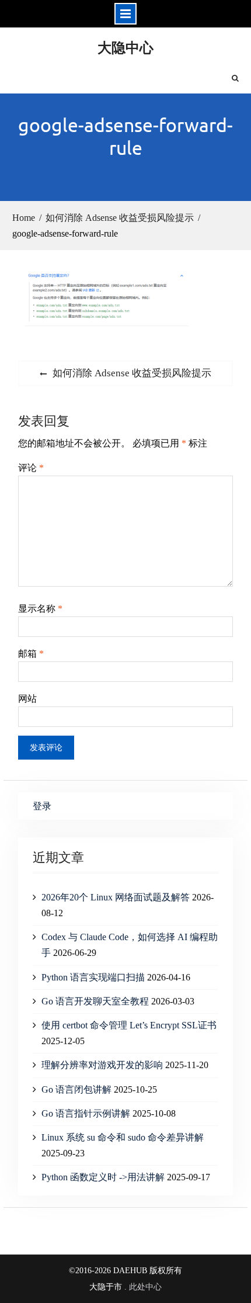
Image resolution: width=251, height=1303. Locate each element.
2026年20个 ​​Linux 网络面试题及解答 (115, 897)
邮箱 (31, 654)
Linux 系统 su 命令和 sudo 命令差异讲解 (122, 1137)
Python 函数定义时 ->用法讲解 (103, 1177)
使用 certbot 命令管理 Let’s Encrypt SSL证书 (129, 1025)
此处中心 (145, 1287)
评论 (31, 468)
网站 (27, 699)
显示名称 (40, 609)
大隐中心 (125, 47)
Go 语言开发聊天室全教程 (95, 1001)
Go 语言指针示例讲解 (85, 1113)
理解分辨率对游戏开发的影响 (102, 1065)
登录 (42, 806)
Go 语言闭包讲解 (76, 1089)
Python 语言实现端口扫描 (93, 977)
